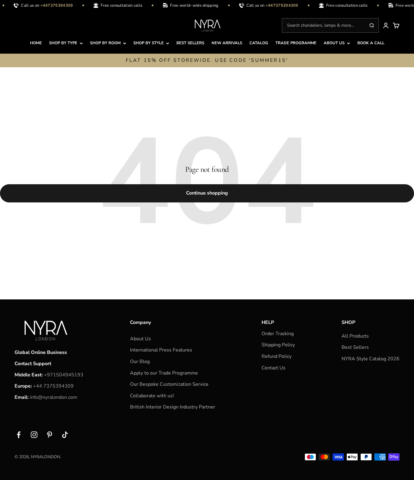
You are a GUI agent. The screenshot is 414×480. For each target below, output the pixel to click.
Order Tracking (278, 333)
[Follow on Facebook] (19, 435)
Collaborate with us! (152, 395)
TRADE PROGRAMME (295, 43)
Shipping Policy (278, 345)
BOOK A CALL (370, 43)
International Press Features (161, 350)
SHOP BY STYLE (148, 43)
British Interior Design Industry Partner (172, 407)
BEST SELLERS (190, 43)
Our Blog (140, 361)
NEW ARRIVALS (227, 43)
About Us (140, 338)
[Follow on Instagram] (34, 435)
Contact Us (273, 368)
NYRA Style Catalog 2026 (370, 358)
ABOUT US (334, 43)
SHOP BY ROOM (105, 43)
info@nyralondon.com (53, 397)
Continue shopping (207, 193)
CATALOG (258, 43)
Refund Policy (277, 356)
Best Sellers (355, 347)
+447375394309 (54, 5)
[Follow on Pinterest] (49, 435)
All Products (355, 336)
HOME (36, 43)
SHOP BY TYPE (63, 43)
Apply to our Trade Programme (164, 373)
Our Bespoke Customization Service (169, 384)
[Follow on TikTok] (65, 435)
